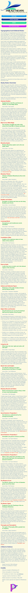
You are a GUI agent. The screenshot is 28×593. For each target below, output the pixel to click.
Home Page (14, 16)
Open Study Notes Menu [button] (14, 26)
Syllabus (14, 22)
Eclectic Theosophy (14, 19)
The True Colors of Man (8, 501)
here (9, 170)
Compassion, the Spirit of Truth (11, 452)
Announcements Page (6, 171)
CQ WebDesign (20, 574)
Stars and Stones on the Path (13, 217)
